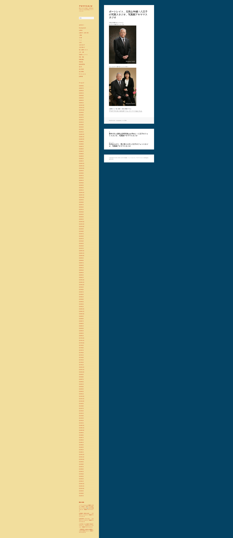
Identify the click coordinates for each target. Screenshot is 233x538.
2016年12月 (81, 367)
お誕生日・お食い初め (84, 32)
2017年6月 (81, 352)
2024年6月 (81, 148)
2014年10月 (81, 430)
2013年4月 (81, 474)
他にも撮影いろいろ (83, 49)
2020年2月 (81, 275)
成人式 (80, 66)
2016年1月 (81, 394)
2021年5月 (81, 238)
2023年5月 (81, 180)
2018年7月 (81, 321)
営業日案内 (81, 59)
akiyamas (119, 120)
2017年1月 (81, 364)
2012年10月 (81, 488)
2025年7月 (81, 117)
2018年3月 (81, 330)
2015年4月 (81, 415)
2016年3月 (81, 389)
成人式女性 (81, 69)
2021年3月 (81, 243)
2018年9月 (81, 316)
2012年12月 (81, 483)
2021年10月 (81, 226)
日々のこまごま (82, 74)
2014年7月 (81, 437)
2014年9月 (81, 432)
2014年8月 (81, 435)
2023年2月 (81, 187)
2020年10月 (81, 255)
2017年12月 (81, 338)
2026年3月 (81, 98)
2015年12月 (81, 396)
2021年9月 (81, 229)
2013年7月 (81, 466)
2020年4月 (81, 270)
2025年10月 (81, 110)
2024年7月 (81, 146)
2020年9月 (81, 258)
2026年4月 (81, 95)
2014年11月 (81, 427)
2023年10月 (81, 168)
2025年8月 (81, 115)
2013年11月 (81, 457)
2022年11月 (81, 195)
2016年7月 (81, 379)
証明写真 (81, 76)
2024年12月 (81, 134)
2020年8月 (81, 260)
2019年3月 (81, 301)
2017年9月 (81, 345)
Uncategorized (82, 28)
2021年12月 (81, 221)
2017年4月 (81, 357)
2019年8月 (81, 289)
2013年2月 (81, 478)
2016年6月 (81, 381)
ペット (80, 40)
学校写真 (81, 62)
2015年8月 (81, 406)
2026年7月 (81, 88)
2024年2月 (81, 158)
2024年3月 (81, 156)
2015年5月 (81, 413)
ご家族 (80, 35)
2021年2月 (81, 246)
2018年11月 (81, 311)
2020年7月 (81, 263)
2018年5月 (81, 326)
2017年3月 (81, 360)
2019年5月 (81, 296)
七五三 (80, 42)
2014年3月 (81, 447)
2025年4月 (81, 124)
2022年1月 (81, 219)
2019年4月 (81, 299)
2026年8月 (81, 85)
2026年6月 (81, 90)
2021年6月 (81, 236)
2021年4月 (81, 241)
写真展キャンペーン (83, 54)
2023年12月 (81, 163)
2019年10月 (81, 284)
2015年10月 (81, 401)
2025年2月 (81, 129)
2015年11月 (81, 398)
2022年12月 (81, 192)
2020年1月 (81, 277)
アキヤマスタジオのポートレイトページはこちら (125, 111)
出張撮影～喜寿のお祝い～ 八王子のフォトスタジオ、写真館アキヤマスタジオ (86, 515)
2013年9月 (81, 461)
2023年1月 (81, 190)
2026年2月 (81, 100)
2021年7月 (81, 233)
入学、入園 (81, 52)
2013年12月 (81, 454)
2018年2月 (81, 333)
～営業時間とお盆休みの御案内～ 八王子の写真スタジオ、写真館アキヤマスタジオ (86, 531)
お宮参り (81, 30)
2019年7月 (81, 292)
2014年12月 (81, 425)
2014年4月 (81, 444)
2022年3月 (81, 214)
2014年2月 (81, 449)
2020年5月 (81, 267)
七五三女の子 (82, 45)
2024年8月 (81, 144)
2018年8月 (81, 318)
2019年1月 (81, 306)
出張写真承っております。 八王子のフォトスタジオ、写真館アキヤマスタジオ (86, 520)
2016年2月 (81, 391)
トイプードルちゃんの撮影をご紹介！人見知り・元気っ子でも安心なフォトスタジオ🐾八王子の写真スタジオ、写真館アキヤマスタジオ (86, 508)
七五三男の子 (82, 47)
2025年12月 (81, 105)
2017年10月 (81, 343)
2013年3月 (81, 476)
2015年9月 (81, 403)
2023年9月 (81, 170)
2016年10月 (81, 372)
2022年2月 (81, 216)
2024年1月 (81, 161)
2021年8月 (81, 231)
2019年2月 (81, 304)
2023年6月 (81, 178)
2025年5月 (81, 122)
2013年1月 (81, 481)
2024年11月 (81, 136)
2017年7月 (81, 350)
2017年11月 (81, 340)
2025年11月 (81, 107)
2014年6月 (81, 440)
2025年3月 (81, 127)
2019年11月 (81, 282)
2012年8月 (81, 493)
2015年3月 (81, 418)
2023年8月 (81, 173)
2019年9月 (81, 287)
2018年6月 (81, 323)
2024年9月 (81, 141)
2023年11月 (81, 165)
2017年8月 (81, 347)
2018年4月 (81, 328)
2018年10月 (81, 313)
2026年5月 (81, 93)
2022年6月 (81, 207)
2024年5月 (81, 151)
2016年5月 (81, 384)
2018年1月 (81, 335)
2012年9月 (81, 491)
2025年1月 (81, 132)
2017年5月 (81, 355)
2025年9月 (81, 112)
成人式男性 (81, 71)
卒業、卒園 (81, 57)
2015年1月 (81, 423)
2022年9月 (81, 199)
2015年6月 (81, 410)
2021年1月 (81, 248)
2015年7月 (81, 408)
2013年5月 (81, 471)
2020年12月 (81, 250)
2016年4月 (81, 386)
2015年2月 (81, 420)
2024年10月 (81, 139)
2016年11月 (81, 369)
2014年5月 (81, 442)
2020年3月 (81, 272)
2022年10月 (81, 197)
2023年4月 (81, 182)
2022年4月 (81, 212)
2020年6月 (81, 265)
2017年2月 (81, 362)
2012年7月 (81, 495)
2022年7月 (81, 204)
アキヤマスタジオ (86, 6)
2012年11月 (81, 486)
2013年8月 (81, 464)
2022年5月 (81, 209)
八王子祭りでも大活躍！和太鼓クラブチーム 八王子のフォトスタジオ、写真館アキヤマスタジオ (86, 525)
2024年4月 (81, 153)
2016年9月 (81, 374)
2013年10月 (81, 459)
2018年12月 (81, 309)
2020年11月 (81, 253)
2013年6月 (81, 469)
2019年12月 (81, 279)
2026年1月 (81, 102)
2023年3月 (81, 185)
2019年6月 (81, 294)
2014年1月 (81, 452)
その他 (80, 37)
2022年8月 (81, 202)
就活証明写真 (82, 64)
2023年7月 (81, 175)
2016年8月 (81, 377)
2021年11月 (81, 224)
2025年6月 (81, 119)
